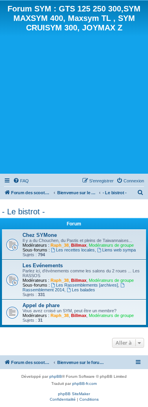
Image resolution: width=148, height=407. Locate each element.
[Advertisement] (74, 102)
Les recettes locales (75, 250)
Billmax (78, 245)
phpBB (55, 376)
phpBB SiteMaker (74, 394)
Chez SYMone (39, 235)
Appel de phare (41, 305)
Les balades (83, 289)
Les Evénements (42, 265)
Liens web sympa (119, 250)
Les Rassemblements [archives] (87, 285)
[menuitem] (21, 181)
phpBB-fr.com (84, 383)
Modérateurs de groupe (111, 245)
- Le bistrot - (23, 211)
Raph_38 (60, 245)
